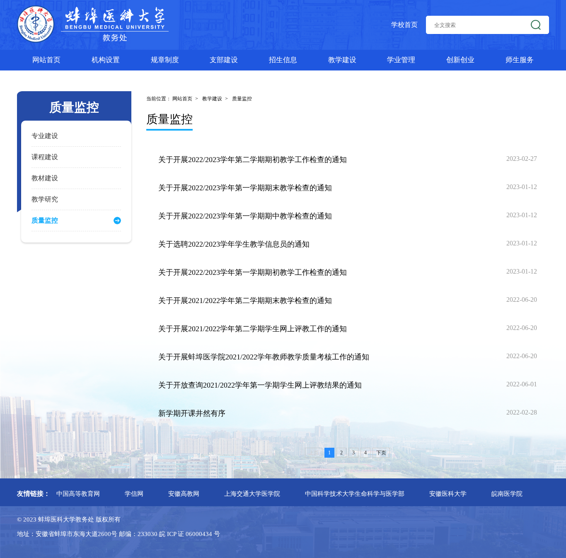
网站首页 (46, 60)
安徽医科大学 (448, 493)
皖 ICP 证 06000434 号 (188, 534)
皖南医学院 (506, 493)
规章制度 (165, 60)
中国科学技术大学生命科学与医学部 (354, 493)
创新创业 (460, 60)
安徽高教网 (183, 493)
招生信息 (283, 60)
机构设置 (106, 60)
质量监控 (242, 99)
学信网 (134, 493)
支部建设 (224, 60)
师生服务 (520, 60)
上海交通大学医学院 (252, 493)
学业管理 (401, 60)
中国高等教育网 (78, 493)
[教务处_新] (93, 24)
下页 (381, 453)
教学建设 (342, 60)
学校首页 (404, 24)
